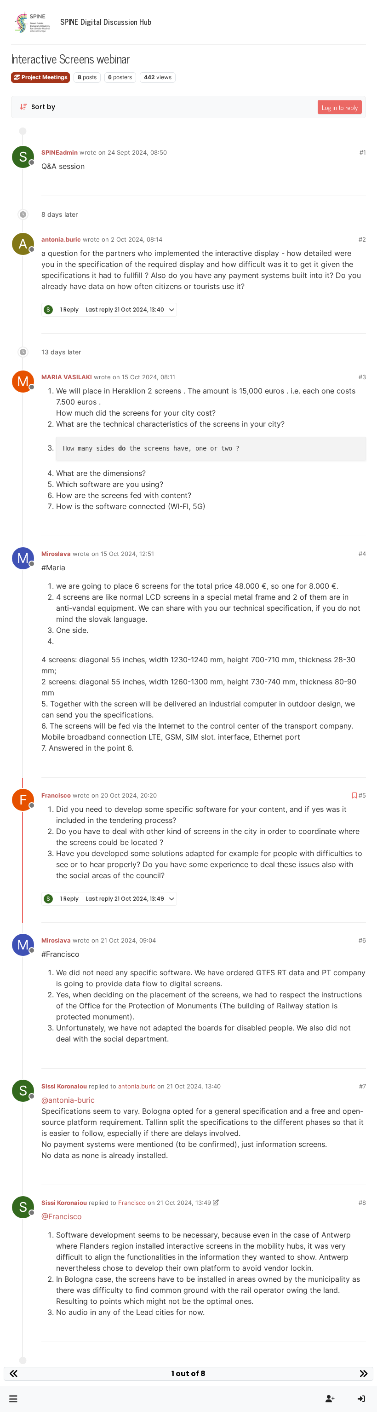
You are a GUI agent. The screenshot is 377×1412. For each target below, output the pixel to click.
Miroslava (56, 553)
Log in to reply (340, 107)
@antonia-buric (68, 1100)
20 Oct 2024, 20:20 (129, 795)
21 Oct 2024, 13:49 (184, 1202)
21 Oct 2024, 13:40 (193, 1086)
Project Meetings (44, 77)
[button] (13, 1399)
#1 (363, 152)
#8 (362, 1202)
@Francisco (61, 1216)
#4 (362, 553)
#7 (362, 1086)
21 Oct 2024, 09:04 (128, 940)
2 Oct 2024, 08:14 (136, 239)
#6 (362, 940)
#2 (362, 239)
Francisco (56, 795)
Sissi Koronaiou (64, 1086)
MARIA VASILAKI (66, 377)
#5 (362, 795)
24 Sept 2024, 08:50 (137, 152)
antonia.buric (61, 239)
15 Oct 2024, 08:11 (148, 377)
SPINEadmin (59, 152)
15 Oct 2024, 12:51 (127, 553)
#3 (362, 377)
